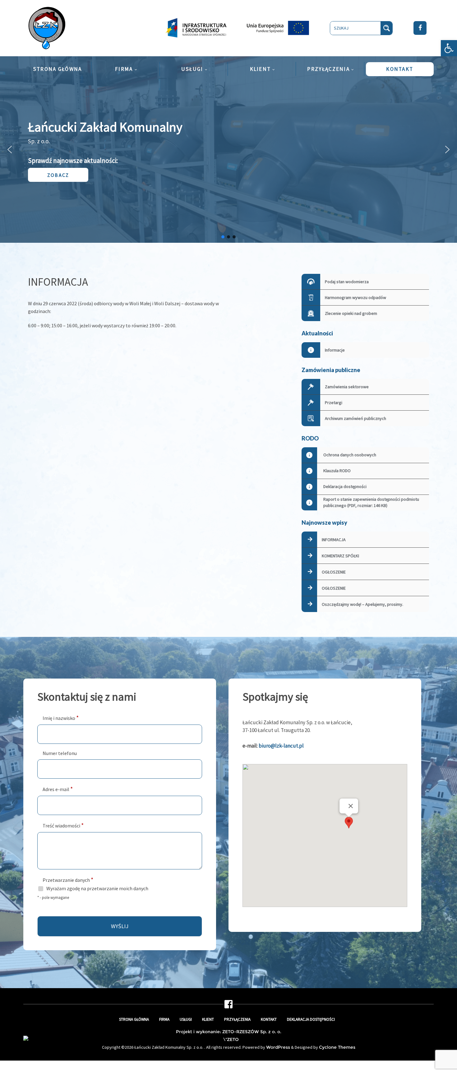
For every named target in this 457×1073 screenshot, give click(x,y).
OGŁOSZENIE (334, 572)
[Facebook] (420, 28)
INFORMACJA (334, 539)
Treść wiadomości (63, 825)
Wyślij (119, 926)
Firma (164, 1019)
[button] (449, 48)
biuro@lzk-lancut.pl (281, 745)
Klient (208, 1019)
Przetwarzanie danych (68, 879)
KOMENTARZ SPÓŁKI (340, 556)
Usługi (186, 1019)
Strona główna (134, 1019)
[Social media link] (228, 1006)
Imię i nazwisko (61, 717)
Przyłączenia (237, 1019)
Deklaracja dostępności (311, 1019)
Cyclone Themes (337, 1047)
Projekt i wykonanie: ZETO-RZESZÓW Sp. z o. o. (228, 1031)
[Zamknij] (350, 806)
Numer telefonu (60, 753)
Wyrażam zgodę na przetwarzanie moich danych (97, 888)
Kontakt (269, 1019)
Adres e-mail (58, 789)
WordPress (278, 1047)
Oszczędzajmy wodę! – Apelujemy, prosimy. (362, 604)
